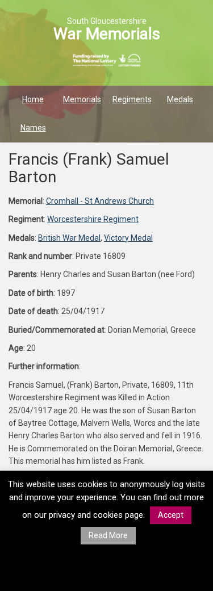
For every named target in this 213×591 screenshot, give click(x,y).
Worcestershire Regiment (93, 219)
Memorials (82, 99)
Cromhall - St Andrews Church (100, 201)
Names (33, 127)
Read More (108, 535)
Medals (180, 99)
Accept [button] (170, 514)
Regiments (132, 99)
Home (33, 99)
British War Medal (69, 237)
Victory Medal (128, 237)
